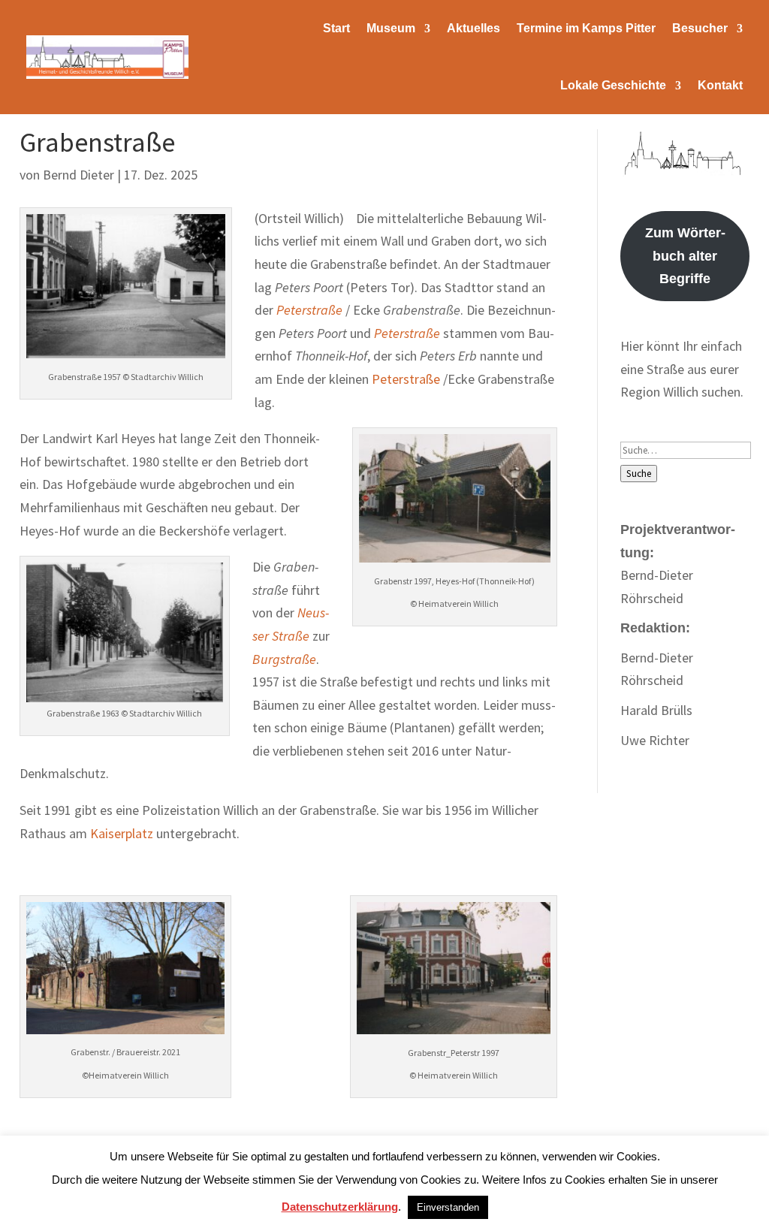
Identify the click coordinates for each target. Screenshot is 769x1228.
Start (336, 28)
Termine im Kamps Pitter (586, 28)
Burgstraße (284, 659)
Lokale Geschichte (613, 85)
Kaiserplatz (121, 833)
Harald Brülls (656, 710)
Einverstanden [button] (448, 1207)
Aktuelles (473, 28)
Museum (390, 28)
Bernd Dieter (78, 174)
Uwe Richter (654, 740)
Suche (638, 473)
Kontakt (720, 85)
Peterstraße (309, 309)
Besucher (700, 28)
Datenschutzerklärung (340, 1206)
